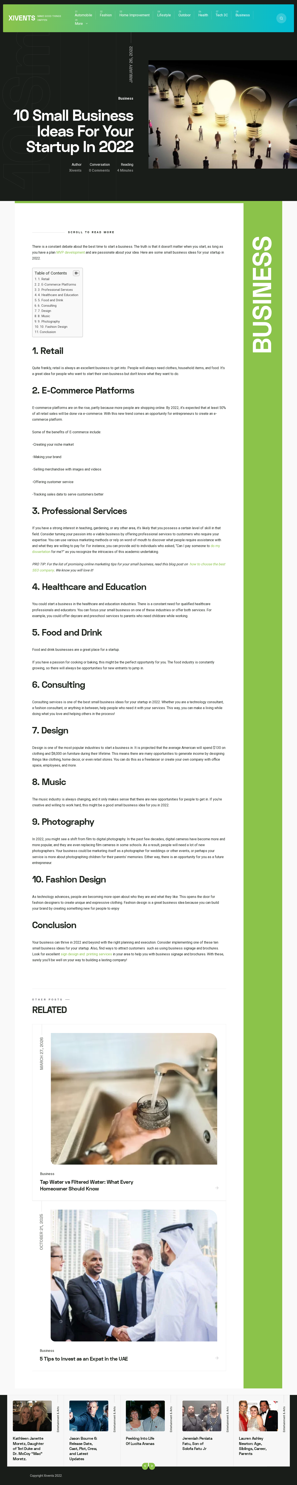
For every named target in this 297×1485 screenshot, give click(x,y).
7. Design (44, 311)
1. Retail (43, 279)
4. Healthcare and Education (58, 295)
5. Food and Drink (50, 300)
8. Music (44, 316)
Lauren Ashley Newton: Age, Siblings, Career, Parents (253, 1446)
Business (242, 15)
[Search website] (281, 18)
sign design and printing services (86, 954)
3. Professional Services (55, 290)
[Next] (152, 1466)
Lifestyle (164, 15)
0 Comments (99, 170)
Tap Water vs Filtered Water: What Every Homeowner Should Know (86, 1185)
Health (203, 15)
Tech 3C (222, 15)
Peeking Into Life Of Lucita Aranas (140, 1441)
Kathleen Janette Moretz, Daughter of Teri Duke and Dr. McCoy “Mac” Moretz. (28, 1449)
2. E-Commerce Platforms (57, 284)
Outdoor (185, 15)
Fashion (106, 15)
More (79, 24)
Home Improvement (134, 15)
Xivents (21, 18)
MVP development (70, 252)
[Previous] (145, 1466)
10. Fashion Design (53, 327)
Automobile (83, 15)
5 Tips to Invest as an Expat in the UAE (84, 1359)
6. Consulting (47, 306)
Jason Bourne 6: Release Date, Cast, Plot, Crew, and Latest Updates (83, 1449)
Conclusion (48, 332)
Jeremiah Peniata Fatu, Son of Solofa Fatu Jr (197, 1444)
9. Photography (49, 321)
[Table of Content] (76, 273)
